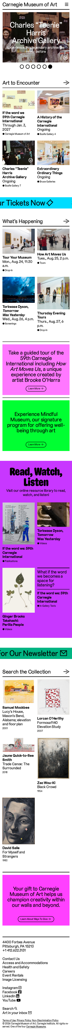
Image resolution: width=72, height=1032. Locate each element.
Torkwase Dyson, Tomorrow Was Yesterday (50, 534)
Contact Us (11, 958)
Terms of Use (9, 1020)
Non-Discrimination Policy (45, 1020)
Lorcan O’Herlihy (50, 718)
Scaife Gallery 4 (48, 134)
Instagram (10, 988)
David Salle (11, 847)
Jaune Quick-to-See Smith (18, 757)
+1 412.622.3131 (14, 950)
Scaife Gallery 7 (13, 185)
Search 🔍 (9, 1008)
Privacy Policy (24, 1020)
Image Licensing (14, 979)
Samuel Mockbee (15, 707)
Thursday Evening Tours (51, 315)
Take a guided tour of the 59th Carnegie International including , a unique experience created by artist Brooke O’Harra (36, 366)
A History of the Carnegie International (49, 121)
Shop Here (36, 33)
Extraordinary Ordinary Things (50, 170)
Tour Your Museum (17, 257)
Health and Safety (15, 967)
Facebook (10, 992)
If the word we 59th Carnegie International (13, 116)
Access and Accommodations (25, 962)
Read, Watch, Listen (36, 477)
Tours (42, 262)
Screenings (10, 323)
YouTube (9, 1000)
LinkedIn (9, 996)
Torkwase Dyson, (15, 310)
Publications (11, 561)
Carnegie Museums (36, 1026)
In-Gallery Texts (48, 605)
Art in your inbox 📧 (17, 1012)
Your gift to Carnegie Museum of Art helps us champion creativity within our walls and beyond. (36, 896)
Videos (43, 543)
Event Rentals (12, 975)
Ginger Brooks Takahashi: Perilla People (13, 620)
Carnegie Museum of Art (29, 4)
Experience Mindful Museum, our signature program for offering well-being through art (36, 422)
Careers (8, 971)
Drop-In (9, 270)
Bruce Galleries (47, 181)
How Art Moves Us (51, 254)
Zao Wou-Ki (46, 782)
